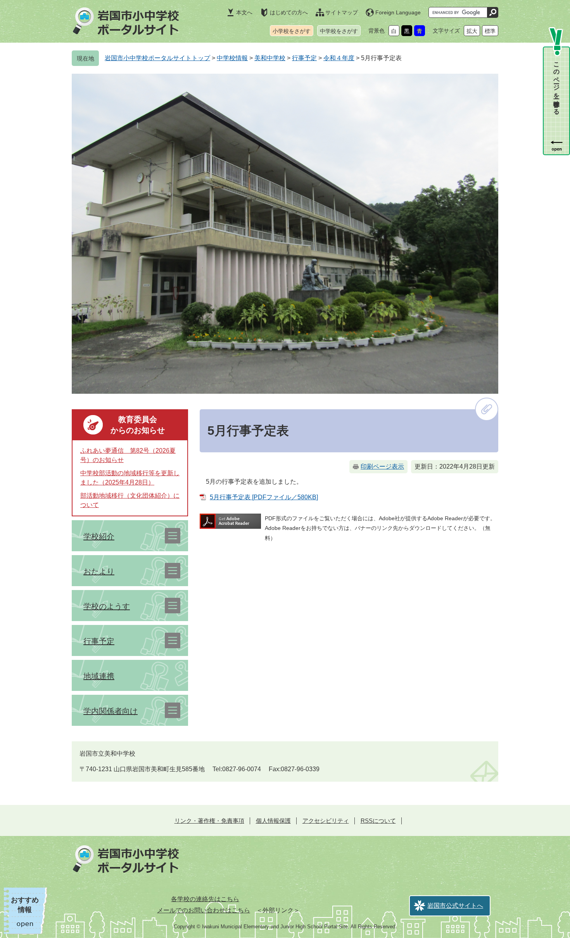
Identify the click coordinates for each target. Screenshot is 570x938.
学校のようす (106, 606)
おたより (98, 571)
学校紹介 (98, 536)
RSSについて (378, 820)
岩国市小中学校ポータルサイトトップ (157, 58)
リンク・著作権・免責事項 (209, 820)
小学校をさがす (292, 31)
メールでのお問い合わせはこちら (203, 910)
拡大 (471, 31)
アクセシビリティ (325, 820)
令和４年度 (338, 58)
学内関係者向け (110, 711)
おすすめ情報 (25, 905)
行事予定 (304, 58)
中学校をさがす (339, 31)
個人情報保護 (273, 820)
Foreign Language (398, 12)
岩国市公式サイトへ (455, 905)
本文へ (244, 12)
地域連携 (98, 676)
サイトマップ (341, 12)
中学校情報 (232, 58)
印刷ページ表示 (382, 466)
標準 (490, 31)
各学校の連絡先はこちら (205, 899)
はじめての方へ (289, 12)
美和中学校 (269, 58)
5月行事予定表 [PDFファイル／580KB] (264, 497)
